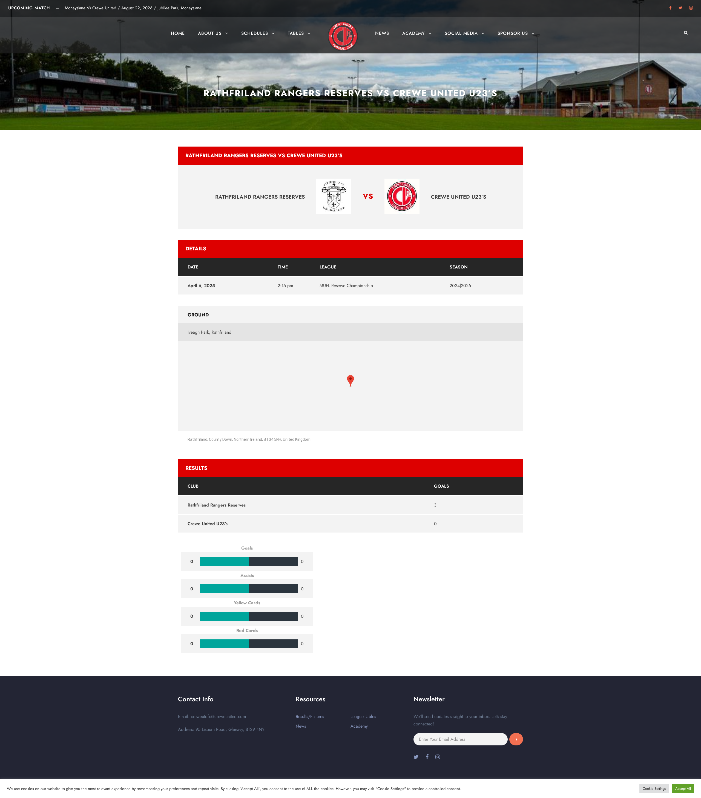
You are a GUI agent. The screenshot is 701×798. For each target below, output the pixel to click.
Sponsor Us (513, 33)
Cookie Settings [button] (654, 788)
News (382, 33)
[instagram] (691, 8)
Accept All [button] (683, 788)
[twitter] (680, 8)
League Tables (363, 716)
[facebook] (670, 8)
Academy (413, 33)
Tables (296, 33)
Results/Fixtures (310, 716)
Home (178, 33)
